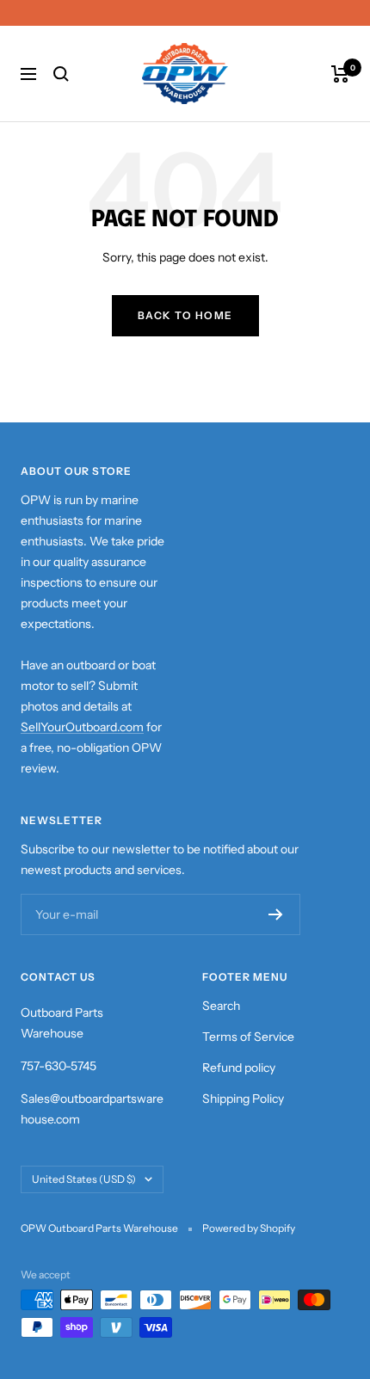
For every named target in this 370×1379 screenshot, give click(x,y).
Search (221, 1005)
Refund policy (238, 1067)
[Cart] (340, 74)
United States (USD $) (84, 1179)
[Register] (275, 914)
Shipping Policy (243, 1098)
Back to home (185, 315)
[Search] (61, 74)
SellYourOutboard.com (82, 727)
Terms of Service (248, 1036)
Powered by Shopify (248, 1228)
